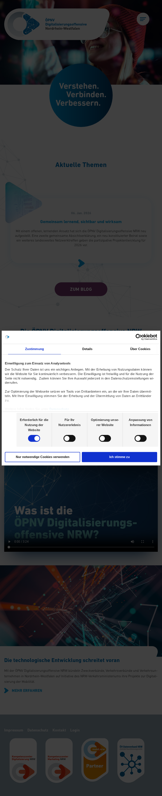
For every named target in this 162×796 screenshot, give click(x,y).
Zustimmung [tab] (34, 349)
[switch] (69, 438)
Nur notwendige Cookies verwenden (42, 457)
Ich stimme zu (119, 457)
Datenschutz (59, 409)
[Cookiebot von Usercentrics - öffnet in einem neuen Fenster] (138, 337)
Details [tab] (87, 349)
